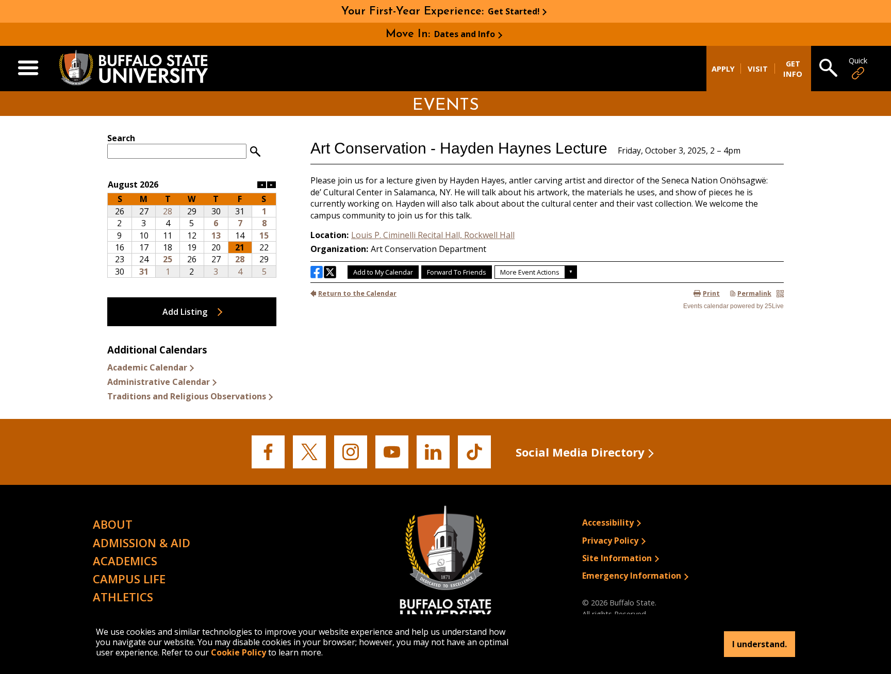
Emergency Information (631, 575)
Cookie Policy (238, 652)
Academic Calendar (147, 367)
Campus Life (129, 578)
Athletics (123, 596)
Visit (758, 68)
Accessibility (608, 522)
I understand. (759, 644)
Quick (858, 60)
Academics (125, 560)
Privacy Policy (610, 540)
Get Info (792, 68)
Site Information (617, 558)
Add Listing (184, 311)
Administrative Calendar (158, 381)
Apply (723, 68)
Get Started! (514, 11)
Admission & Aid (141, 542)
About (113, 524)
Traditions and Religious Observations (186, 396)
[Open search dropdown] (828, 68)
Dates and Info (464, 34)
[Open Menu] (28, 68)
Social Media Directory (580, 452)
